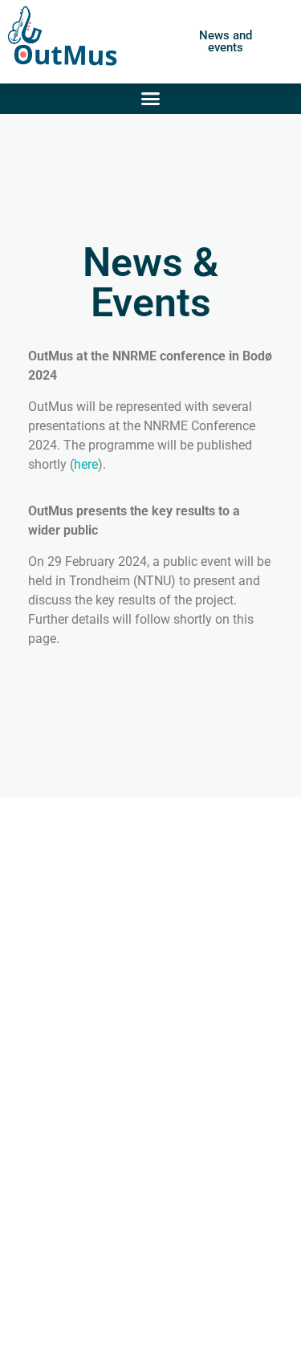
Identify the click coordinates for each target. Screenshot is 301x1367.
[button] (151, 98)
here (86, 464)
